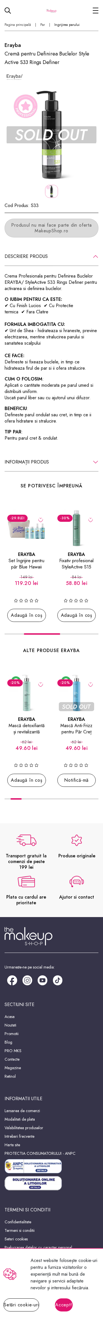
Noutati (10, 1025)
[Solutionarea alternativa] (52, 1166)
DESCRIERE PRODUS (26, 256)
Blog (8, 1042)
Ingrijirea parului (67, 24)
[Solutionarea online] (52, 1183)
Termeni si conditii (20, 1230)
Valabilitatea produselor (24, 1128)
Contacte (12, 1059)
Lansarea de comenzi (22, 1111)
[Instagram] (27, 979)
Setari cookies (16, 1239)
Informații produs (27, 462)
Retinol (10, 1076)
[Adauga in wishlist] (40, 519)
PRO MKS (13, 1051)
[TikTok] (57, 979)
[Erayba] (15, 76)
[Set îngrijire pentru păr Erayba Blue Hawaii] (26, 528)
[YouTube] (42, 979)
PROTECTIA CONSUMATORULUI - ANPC (40, 1153)
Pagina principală (18, 24)
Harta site (12, 1145)
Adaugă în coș (26, 615)
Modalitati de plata (20, 1119)
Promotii (12, 1033)
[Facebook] (12, 979)
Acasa (10, 1016)
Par (42, 24)
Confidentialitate (18, 1222)
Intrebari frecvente (19, 1136)
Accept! (63, 1305)
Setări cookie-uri (21, 1305)
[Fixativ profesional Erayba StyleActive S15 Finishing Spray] (76, 528)
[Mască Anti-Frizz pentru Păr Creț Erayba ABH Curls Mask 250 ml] (76, 693)
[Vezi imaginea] (52, 134)
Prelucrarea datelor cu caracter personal (38, 1247)
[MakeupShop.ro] (51, 10)
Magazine (13, 1068)
